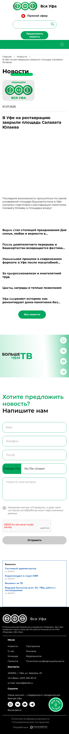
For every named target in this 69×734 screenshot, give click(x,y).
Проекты (13, 661)
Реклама (31, 651)
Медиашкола (33, 656)
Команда (13, 656)
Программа (33, 646)
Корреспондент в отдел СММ (21, 576)
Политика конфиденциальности (45, 661)
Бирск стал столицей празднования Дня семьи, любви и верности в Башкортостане (34, 233)
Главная (7, 56)
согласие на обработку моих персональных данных (35, 512)
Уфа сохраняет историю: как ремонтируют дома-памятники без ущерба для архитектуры (30, 302)
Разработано (21, 727)
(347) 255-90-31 (28, 678)
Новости (22, 56)
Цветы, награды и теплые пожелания (31, 288)
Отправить (35, 540)
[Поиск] (51, 24)
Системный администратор (20, 568)
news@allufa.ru (24, 683)
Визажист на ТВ (14, 583)
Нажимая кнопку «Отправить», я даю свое (35, 510)
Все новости (32, 314)
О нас (11, 651)
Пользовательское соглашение (30, 722)
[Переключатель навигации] (62, 44)
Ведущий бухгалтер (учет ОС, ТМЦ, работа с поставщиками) (30, 589)
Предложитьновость (34, 35)
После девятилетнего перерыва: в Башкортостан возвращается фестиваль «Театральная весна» (34, 248)
